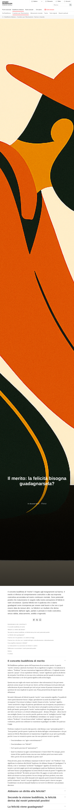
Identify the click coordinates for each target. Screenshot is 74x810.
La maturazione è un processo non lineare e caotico (22, 645)
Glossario (50, 1)
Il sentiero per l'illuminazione (21, 13)
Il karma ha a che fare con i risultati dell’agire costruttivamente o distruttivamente (31, 640)
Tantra (46, 13)
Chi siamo (39, 9)
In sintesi (10, 653)
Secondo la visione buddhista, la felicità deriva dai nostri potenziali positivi (29, 632)
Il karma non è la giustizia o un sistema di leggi (21, 637)
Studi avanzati (29, 9)
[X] (37, 620)
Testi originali (53, 13)
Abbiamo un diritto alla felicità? (16, 629)
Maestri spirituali (63, 13)
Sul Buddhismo (6, 13)
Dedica (10, 651)
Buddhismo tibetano (18, 9)
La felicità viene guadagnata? (16, 635)
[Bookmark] (40, 620)
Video (59, 1)
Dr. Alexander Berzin (33, 503)
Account (67, 1)
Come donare (50, 9)
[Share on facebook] (33, 620)
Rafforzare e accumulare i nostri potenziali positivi (22, 648)
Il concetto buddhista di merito (16, 627)
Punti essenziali (6, 9)
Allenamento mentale (36, 13)
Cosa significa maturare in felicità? (17, 643)
